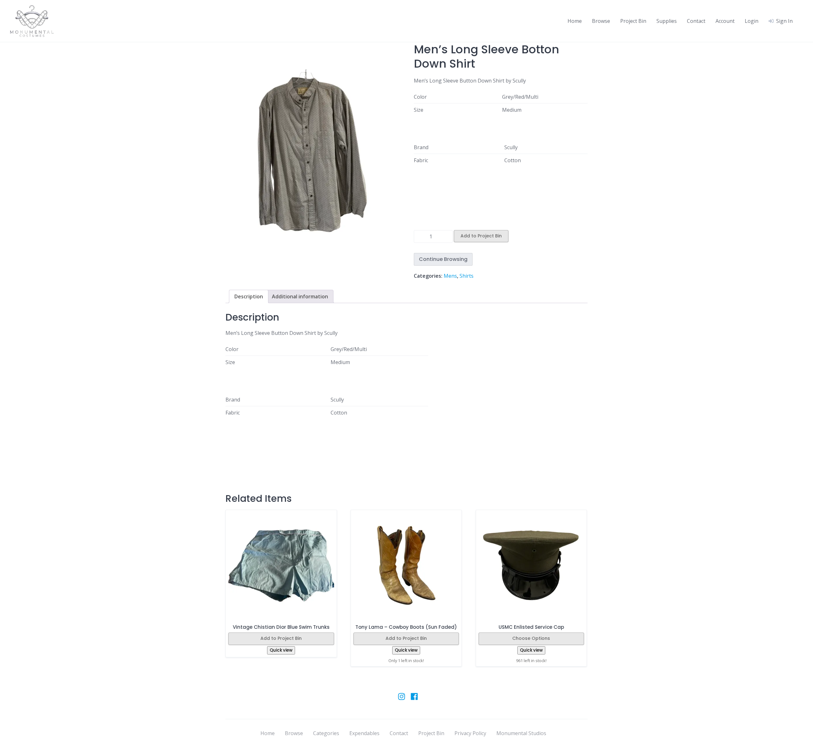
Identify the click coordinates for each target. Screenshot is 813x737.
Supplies (666, 20)
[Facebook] (414, 699)
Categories (326, 733)
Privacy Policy (470, 733)
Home (575, 20)
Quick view (281, 650)
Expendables (364, 733)
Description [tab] (248, 296)
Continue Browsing (443, 259)
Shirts (467, 275)
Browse (601, 20)
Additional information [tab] (300, 296)
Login (751, 20)
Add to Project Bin (481, 236)
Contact (696, 20)
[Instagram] (401, 699)
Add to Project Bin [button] (406, 638)
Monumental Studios (521, 733)
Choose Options (531, 638)
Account (725, 20)
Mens (450, 275)
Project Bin (633, 20)
